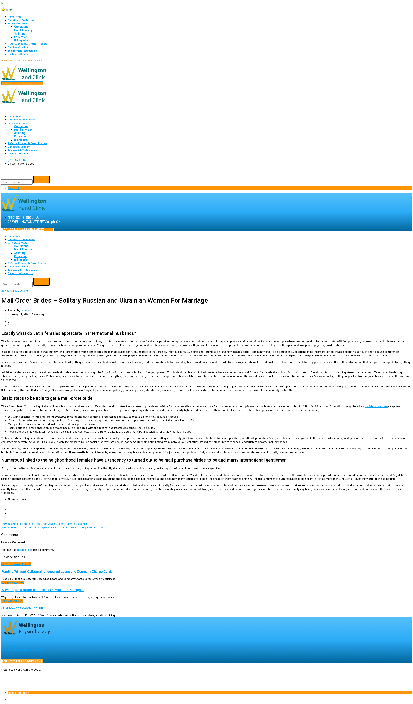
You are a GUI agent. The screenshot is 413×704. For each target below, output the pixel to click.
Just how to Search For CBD (22, 608)
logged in (23, 550)
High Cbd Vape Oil (12, 601)
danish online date (376, 406)
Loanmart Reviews (12, 582)
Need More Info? (18, 692)
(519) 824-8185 (17, 160)
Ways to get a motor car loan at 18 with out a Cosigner (42, 590)
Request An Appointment (22, 60)
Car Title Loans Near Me (16, 564)
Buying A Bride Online (14, 290)
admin (25, 310)
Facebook (14, 188)
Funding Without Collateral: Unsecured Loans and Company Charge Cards (57, 571)
